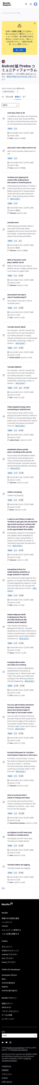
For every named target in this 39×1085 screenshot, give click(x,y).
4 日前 (24, 213)
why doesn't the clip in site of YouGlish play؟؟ (17, 296)
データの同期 (7, 1015)
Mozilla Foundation (19, 1050)
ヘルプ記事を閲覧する (10, 934)
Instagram (10, 1042)
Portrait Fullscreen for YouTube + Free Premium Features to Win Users (22, 754)
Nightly (5, 987)
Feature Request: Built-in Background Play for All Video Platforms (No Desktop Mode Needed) (17, 618)
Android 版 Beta (8, 983)
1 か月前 (25, 285)
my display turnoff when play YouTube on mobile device (19, 833)
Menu (30, 4)
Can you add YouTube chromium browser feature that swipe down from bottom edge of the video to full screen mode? (20, 709)
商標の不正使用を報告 (10, 918)
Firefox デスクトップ (10, 951)
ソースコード (7, 922)
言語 (3, 1032)
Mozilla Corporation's (15, 1048)
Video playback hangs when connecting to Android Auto (19, 408)
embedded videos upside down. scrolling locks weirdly (19, 450)
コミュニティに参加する (11, 930)
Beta (4, 979)
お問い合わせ (7, 1082)
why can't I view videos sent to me (21, 148)
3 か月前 (25, 483)
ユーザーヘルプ (8, 1019)
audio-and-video (8, 91)
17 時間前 (22, 138)
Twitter (5, 926)
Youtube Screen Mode (16, 327)
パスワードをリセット (10, 1011)
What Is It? (6, 1007)
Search (26, 4)
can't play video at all (16, 113)
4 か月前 (34, 823)
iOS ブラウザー (8, 958)
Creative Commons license (16, 1059)
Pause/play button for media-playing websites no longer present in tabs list (18, 572)
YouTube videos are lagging (18, 865)
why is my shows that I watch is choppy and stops (18, 796)
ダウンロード (7, 947)
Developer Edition (9, 975)
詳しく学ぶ (19, 50)
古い (3, 888)
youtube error (13, 222)
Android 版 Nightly (9, 991)
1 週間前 (25, 250)
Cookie (5, 1078)
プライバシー (7, 1074)
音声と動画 (29, 133)
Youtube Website (14, 367)
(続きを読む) (15, 199)
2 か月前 (29, 358)
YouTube (6, 1042)
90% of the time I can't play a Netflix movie (16, 261)
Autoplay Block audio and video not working (16, 663)
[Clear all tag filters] (17, 91)
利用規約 (5, 1070)
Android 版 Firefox (16, 133)
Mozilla (7, 904)
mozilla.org (6, 1066)
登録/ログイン (7, 1003)
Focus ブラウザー (9, 962)
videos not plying (14, 492)
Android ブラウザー (10, 954)
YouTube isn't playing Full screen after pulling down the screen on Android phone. (19, 180)
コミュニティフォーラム (12, 13)
